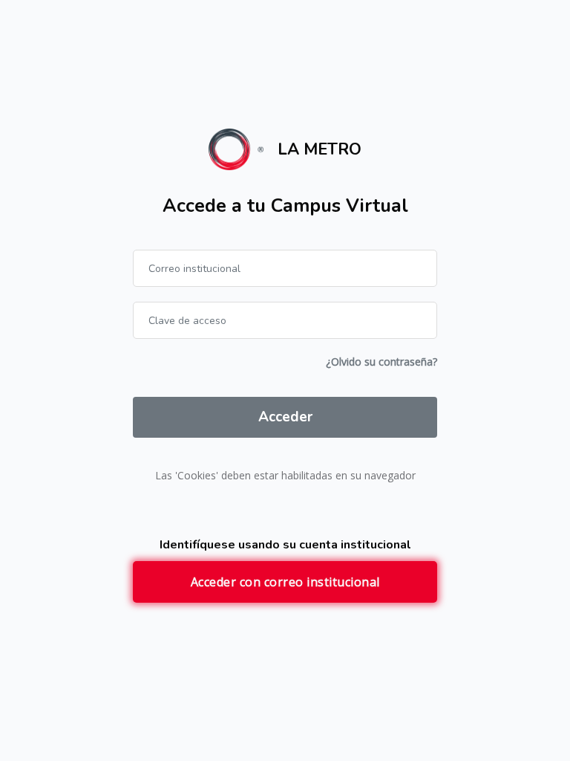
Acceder (285, 417)
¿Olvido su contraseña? (381, 361)
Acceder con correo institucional (285, 582)
